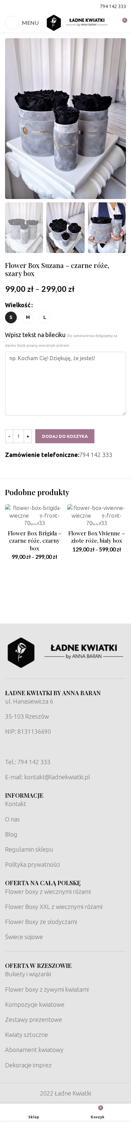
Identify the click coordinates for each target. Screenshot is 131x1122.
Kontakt (15, 803)
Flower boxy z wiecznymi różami (48, 891)
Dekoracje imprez (28, 1065)
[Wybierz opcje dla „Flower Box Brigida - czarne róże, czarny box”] (34, 518)
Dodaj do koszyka (65, 436)
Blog (11, 834)
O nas (12, 819)
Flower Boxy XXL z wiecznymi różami (53, 906)
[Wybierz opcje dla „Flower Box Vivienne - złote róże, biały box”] (96, 518)
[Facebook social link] (9, 6)
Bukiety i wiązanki (28, 974)
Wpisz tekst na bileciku (61, 339)
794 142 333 (113, 6)
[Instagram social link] (18, 6)
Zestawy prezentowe (33, 1019)
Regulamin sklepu (29, 849)
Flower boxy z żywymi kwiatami (47, 989)
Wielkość (18, 305)
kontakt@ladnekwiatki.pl (57, 777)
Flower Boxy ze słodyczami (41, 921)
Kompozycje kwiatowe (34, 1004)
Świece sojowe (24, 936)
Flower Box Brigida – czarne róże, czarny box (34, 540)
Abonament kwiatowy (34, 1049)
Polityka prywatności (32, 864)
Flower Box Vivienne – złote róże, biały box (96, 536)
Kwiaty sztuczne (26, 1034)
